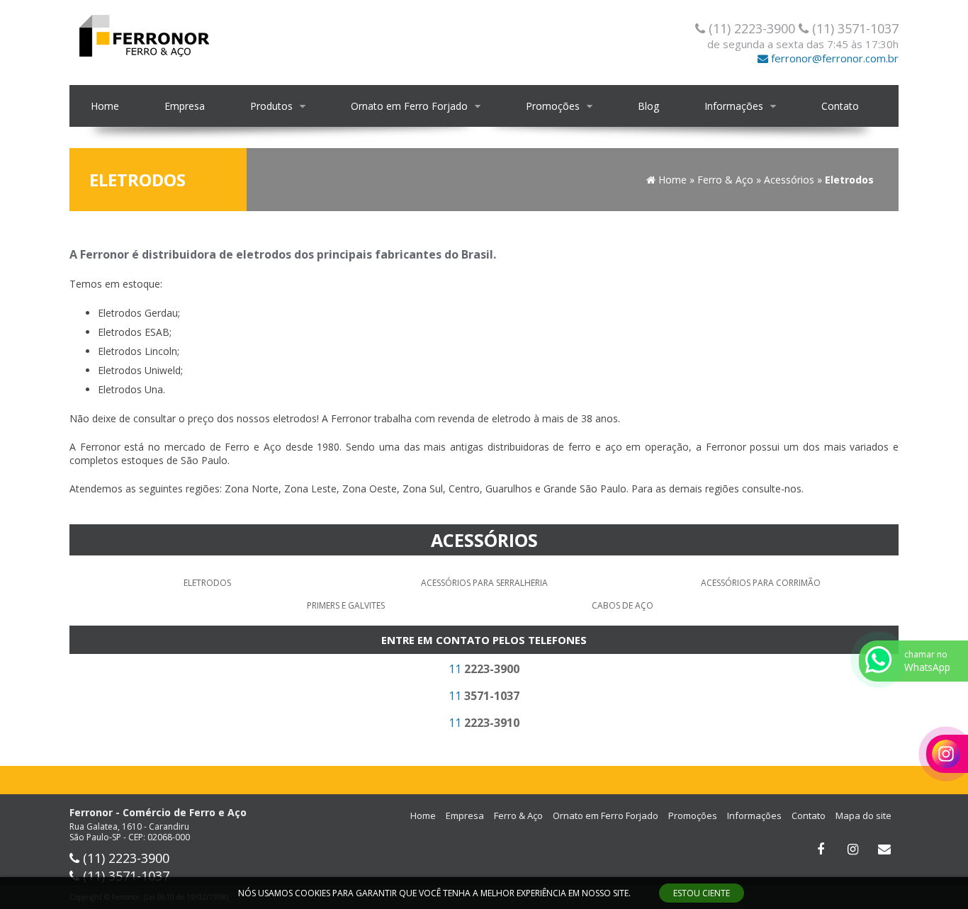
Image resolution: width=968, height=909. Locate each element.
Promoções (553, 106)
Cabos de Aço (622, 605)
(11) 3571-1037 (854, 28)
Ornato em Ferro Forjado (409, 106)
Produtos (271, 106)
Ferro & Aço (518, 815)
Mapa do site (863, 815)
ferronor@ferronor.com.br (833, 58)
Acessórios (484, 540)
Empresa (184, 106)
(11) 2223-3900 (752, 28)
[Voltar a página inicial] (143, 34)
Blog (648, 106)
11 (484, 669)
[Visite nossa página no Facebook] (820, 849)
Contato (840, 106)
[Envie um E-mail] (884, 849)
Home (105, 106)
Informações (733, 106)
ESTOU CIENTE (701, 893)
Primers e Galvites (346, 605)
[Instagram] (852, 849)
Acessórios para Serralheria (484, 583)
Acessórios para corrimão (761, 583)
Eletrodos (207, 583)
